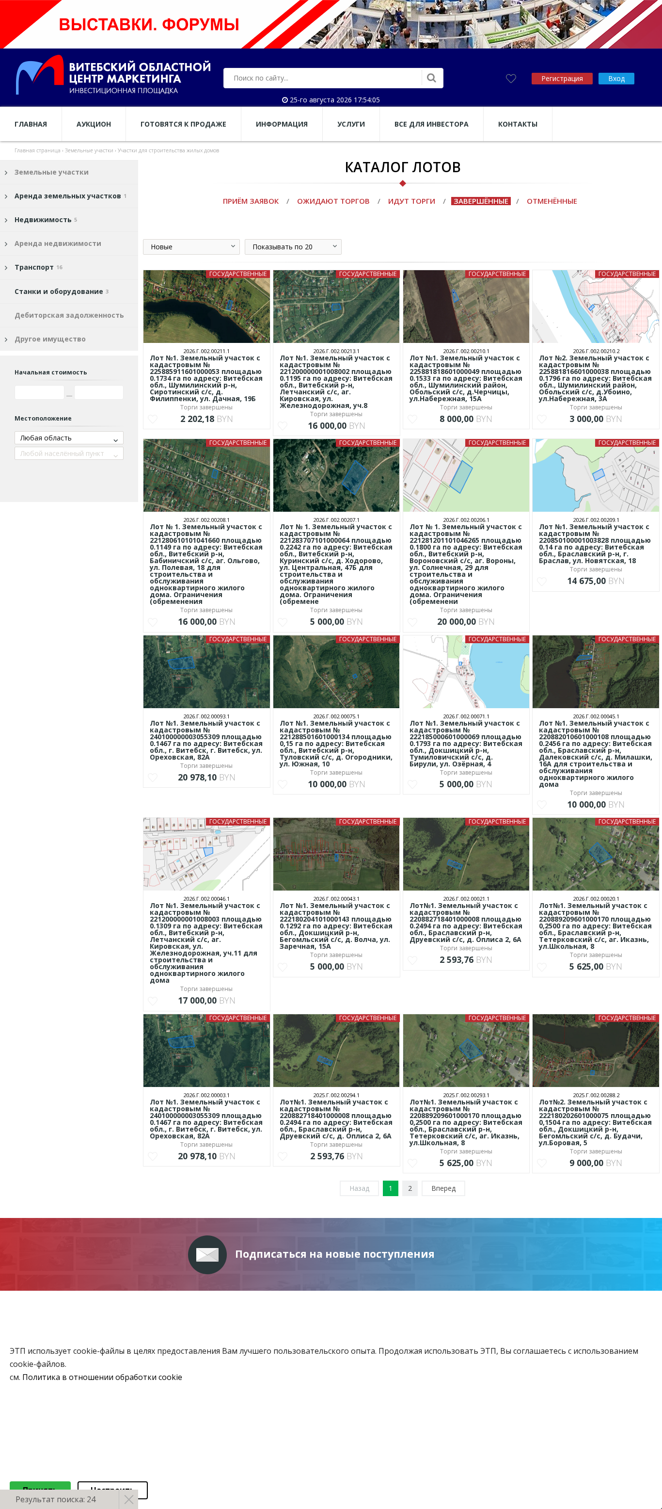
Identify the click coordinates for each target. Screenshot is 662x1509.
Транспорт (38, 267)
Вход (616, 78)
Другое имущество (50, 338)
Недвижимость (46, 219)
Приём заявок (251, 201)
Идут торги (411, 201)
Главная (31, 124)
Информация (282, 124)
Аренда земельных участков (70, 195)
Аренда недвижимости (58, 243)
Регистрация (562, 78)
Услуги (351, 124)
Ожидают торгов (333, 201)
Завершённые (481, 201)
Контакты (517, 124)
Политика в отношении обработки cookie (102, 1377)
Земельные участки (52, 172)
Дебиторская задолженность (69, 315)
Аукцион (94, 124)
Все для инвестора (431, 124)
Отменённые (552, 201)
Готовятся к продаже (183, 124)
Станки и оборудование (62, 291)
